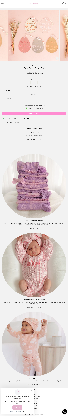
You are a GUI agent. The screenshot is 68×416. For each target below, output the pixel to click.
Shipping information (34, 136)
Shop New (34, 228)
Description (34, 132)
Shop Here (34, 384)
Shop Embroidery (34, 307)
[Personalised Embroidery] (34, 265)
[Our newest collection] (34, 186)
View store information (13, 122)
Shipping (27, 73)
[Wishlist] (62, 2)
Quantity (34, 79)
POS (26, 414)
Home (34, 65)
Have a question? (34, 139)
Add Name (34, 94)
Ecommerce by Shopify (36, 414)
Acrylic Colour (34, 86)
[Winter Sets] (34, 344)
